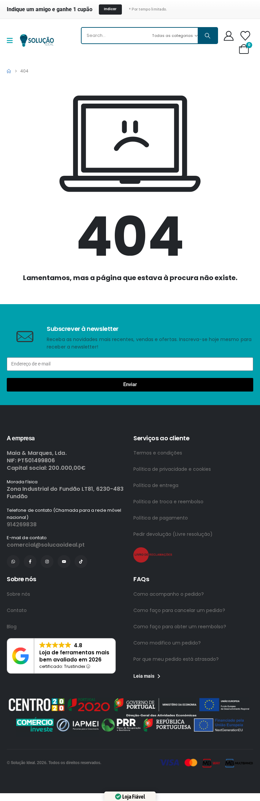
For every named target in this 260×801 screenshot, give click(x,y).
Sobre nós (18, 620)
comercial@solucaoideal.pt (46, 571)
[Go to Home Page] (9, 71)
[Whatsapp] (13, 587)
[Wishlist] (245, 36)
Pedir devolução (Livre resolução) (173, 560)
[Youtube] (64, 587)
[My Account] (229, 36)
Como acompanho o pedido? (168, 620)
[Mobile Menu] (12, 40)
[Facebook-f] (30, 587)
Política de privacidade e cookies (172, 495)
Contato (17, 636)
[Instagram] (47, 587)
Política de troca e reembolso (168, 527)
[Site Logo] (37, 40)
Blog (12, 652)
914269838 (22, 550)
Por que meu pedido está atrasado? (176, 685)
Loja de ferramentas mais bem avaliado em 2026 (74, 682)
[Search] (207, 35)
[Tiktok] (80, 587)
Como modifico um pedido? (167, 669)
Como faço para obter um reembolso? (179, 652)
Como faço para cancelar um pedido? (179, 636)
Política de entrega (155, 511)
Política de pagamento (160, 544)
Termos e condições (157, 479)
